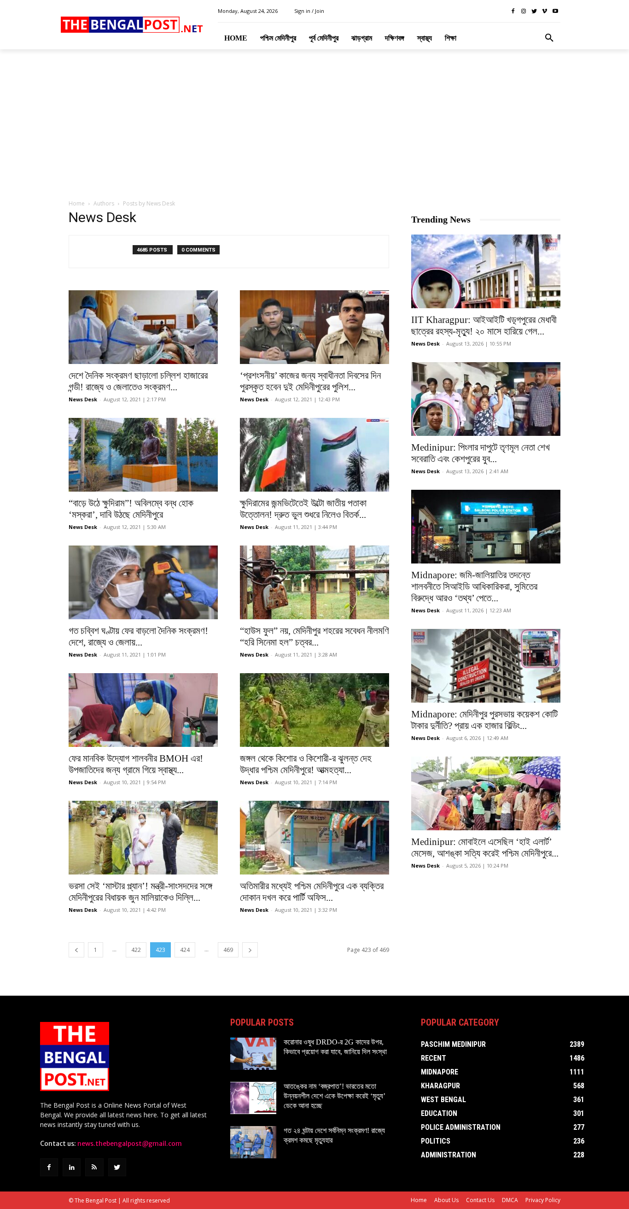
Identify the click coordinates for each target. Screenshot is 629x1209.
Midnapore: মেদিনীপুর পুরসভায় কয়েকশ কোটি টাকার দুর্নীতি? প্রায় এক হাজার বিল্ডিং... (484, 720)
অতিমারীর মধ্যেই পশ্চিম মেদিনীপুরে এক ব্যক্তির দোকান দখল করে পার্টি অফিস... (312, 891)
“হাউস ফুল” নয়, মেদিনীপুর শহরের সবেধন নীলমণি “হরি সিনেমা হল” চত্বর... (314, 636)
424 (185, 950)
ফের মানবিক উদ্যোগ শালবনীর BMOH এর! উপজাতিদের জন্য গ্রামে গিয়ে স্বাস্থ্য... (136, 764)
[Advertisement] (314, 124)
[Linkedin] (72, 1167)
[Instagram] (523, 11)
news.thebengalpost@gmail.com (129, 1143)
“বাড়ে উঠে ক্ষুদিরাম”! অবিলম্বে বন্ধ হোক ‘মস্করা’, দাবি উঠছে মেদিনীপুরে (131, 509)
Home (77, 203)
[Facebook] (513, 11)
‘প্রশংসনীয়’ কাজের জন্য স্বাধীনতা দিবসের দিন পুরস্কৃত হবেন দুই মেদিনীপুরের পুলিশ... (310, 381)
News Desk (83, 399)
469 (228, 950)
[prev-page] (76, 949)
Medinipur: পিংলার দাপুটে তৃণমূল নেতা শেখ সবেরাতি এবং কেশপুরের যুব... (480, 453)
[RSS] (94, 1167)
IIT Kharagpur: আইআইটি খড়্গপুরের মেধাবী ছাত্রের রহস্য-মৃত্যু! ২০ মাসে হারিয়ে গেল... (484, 325)
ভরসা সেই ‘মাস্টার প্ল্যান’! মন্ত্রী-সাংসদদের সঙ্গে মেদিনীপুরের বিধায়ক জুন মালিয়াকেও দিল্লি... (140, 891)
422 (136, 950)
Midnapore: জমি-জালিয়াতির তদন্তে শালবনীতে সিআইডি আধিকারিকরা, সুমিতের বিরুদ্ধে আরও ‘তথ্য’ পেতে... (474, 586)
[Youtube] (555, 11)
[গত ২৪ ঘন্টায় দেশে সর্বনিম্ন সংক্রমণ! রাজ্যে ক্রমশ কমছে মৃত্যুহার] (253, 1142)
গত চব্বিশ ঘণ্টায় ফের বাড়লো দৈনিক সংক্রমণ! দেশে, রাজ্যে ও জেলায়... (138, 636)
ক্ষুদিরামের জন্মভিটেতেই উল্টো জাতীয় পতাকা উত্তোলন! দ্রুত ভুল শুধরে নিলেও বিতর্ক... (303, 509)
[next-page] (250, 949)
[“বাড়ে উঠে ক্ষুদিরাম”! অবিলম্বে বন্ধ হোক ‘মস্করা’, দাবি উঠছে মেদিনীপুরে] (143, 455)
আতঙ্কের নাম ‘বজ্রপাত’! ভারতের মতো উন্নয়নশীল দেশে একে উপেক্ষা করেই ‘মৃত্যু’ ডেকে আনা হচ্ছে (334, 1095)
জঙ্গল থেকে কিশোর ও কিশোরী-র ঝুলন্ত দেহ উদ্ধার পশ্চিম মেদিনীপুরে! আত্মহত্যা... (306, 764)
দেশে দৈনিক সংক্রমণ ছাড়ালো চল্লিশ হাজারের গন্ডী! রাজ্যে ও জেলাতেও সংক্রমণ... (138, 381)
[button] (549, 38)
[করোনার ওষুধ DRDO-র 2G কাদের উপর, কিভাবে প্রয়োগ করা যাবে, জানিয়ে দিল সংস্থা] (253, 1054)
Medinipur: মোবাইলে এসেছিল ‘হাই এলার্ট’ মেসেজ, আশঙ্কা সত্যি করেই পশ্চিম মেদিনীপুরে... (485, 847)
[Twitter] (534, 11)
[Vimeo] (544, 11)
